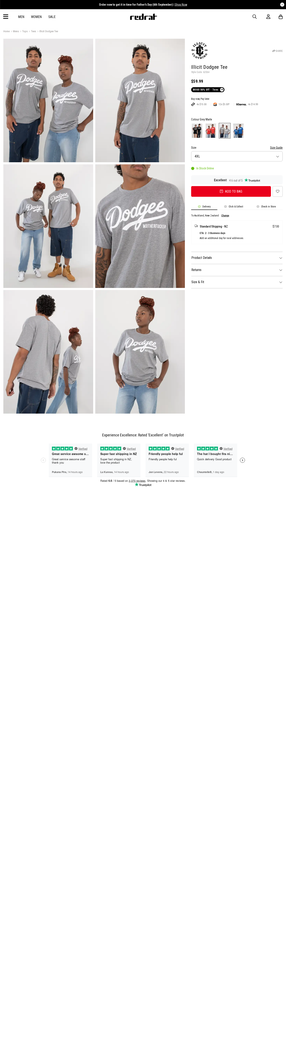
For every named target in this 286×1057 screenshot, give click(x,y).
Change (225, 215)
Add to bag (233, 191)
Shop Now (181, 4)
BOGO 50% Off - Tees (205, 89)
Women (36, 17)
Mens (16, 31)
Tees (33, 31)
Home (6, 31)
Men (21, 17)
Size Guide (276, 147)
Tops (25, 31)
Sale (51, 17)
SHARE (279, 51)
